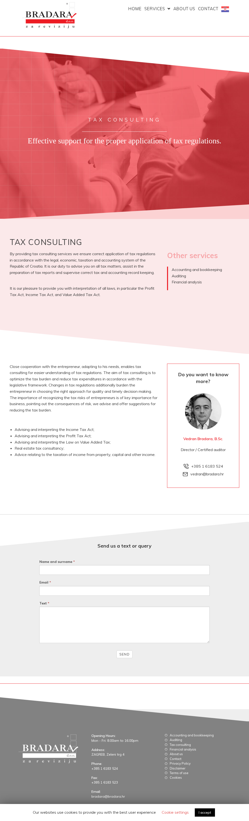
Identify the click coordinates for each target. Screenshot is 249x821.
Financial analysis (187, 281)
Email (45, 582)
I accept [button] (205, 812)
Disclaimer (178, 768)
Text (44, 603)
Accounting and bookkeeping (197, 269)
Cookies (176, 777)
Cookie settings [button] (175, 812)
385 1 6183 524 (208, 466)
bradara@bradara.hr (108, 796)
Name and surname (57, 561)
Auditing (179, 275)
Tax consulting (180, 744)
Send (124, 654)
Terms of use (179, 773)
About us (176, 754)
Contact (175, 758)
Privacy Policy (180, 763)
